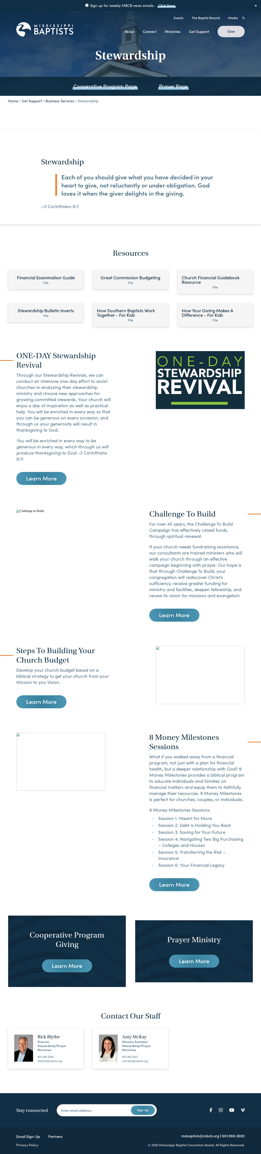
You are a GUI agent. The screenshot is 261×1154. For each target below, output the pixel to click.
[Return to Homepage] (44, 29)
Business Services (59, 100)
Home (13, 100)
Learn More (41, 478)
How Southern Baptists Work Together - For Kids (126, 314)
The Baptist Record (206, 17)
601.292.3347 (130, 1056)
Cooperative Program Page (105, 86)
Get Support (199, 31)
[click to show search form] (243, 17)
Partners (55, 1136)
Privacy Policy (27, 1144)
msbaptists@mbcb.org (200, 1136)
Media (233, 17)
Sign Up (143, 1110)
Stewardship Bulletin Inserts (46, 312)
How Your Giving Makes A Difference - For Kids (207, 314)
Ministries (173, 31)
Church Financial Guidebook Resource (211, 281)
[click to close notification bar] (256, 5)
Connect (149, 31)
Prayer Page (173, 86)
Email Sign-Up (28, 1136)
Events (178, 17)
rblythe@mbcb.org (50, 1061)
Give (231, 31)
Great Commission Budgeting (130, 279)
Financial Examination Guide (46, 279)
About (129, 31)
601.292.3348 (46, 1056)
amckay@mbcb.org (135, 1061)
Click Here (166, 5)
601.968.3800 (233, 1136)
